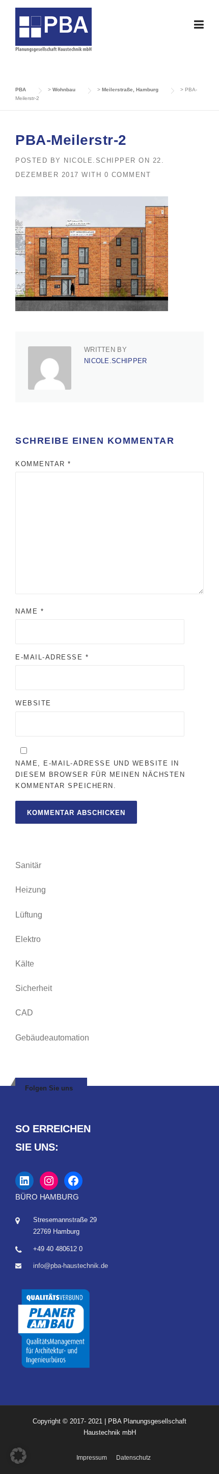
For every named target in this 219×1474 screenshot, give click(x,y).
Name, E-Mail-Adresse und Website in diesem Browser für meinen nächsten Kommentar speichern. (100, 774)
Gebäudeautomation (52, 1037)
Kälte (24, 963)
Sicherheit (33, 988)
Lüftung (28, 914)
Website (33, 703)
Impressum (91, 1458)
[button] (18, 1455)
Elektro (28, 939)
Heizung (30, 889)
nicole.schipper (100, 160)
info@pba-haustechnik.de (70, 1265)
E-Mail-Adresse (52, 657)
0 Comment (127, 175)
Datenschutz (133, 1458)
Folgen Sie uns (49, 1088)
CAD (24, 1012)
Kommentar (43, 464)
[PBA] (53, 29)
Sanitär (28, 865)
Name (29, 611)
